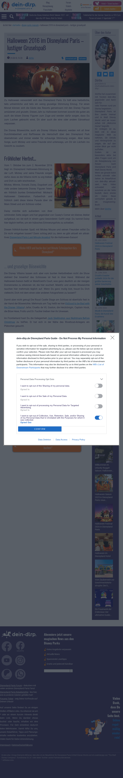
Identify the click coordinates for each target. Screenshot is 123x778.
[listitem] (61, 379)
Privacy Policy (78, 439)
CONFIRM (39, 429)
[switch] (99, 386)
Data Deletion (44, 439)
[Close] (113, 338)
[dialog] (61, 389)
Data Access (61, 439)
